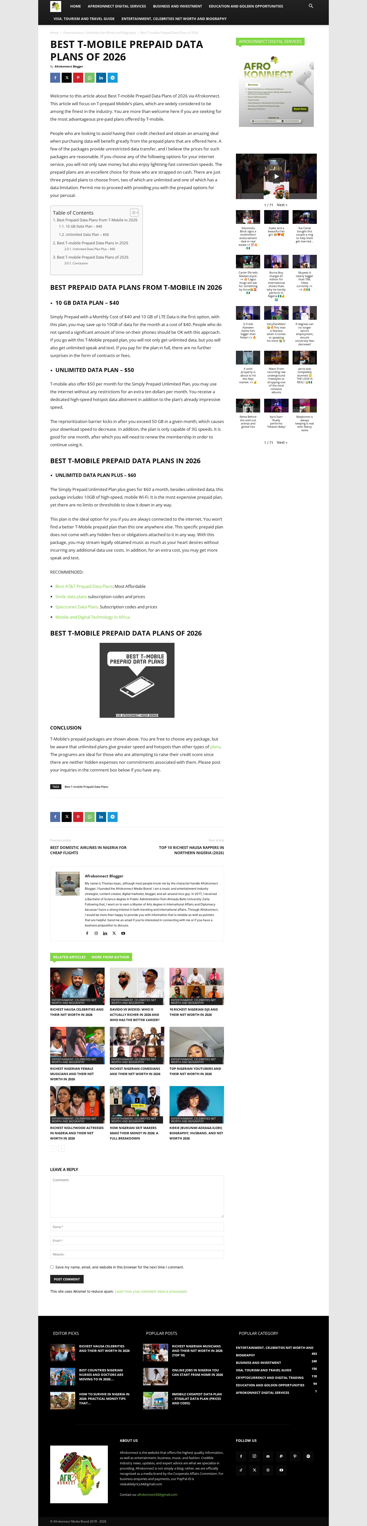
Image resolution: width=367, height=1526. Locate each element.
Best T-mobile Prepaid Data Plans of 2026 (93, 257)
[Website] (268, 1470)
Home (75, 6)
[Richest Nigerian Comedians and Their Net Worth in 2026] (137, 1045)
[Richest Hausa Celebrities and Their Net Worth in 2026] (77, 986)
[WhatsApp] (90, 78)
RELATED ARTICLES (69, 957)
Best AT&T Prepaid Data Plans (84, 586)
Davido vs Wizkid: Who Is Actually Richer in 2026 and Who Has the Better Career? (135, 1014)
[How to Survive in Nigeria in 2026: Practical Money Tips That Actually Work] (62, 1400)
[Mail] (268, 1457)
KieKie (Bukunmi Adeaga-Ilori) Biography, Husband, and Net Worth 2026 (196, 1133)
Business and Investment (177, 6)
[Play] (276, 176)
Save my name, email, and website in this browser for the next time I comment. (119, 1267)
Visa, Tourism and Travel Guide (84, 18)
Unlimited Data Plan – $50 (87, 234)
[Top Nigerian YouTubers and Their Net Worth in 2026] (197, 1045)
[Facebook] (55, 78)
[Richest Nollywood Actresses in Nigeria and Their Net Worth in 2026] (77, 1105)
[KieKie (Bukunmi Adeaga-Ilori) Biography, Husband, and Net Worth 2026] (197, 1105)
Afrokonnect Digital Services (117, 6)
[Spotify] (308, 1457)
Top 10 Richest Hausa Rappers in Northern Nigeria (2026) (191, 850)
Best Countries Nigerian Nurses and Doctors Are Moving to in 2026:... (101, 1374)
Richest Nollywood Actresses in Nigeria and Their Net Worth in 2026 (77, 1133)
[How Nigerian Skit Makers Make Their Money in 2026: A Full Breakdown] (137, 1105)
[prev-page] (53, 1148)
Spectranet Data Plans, (77, 607)
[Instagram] (98, 934)
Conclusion (80, 263)
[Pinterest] (78, 78)
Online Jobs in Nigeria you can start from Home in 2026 (197, 1372)
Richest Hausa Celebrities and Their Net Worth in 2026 (104, 1348)
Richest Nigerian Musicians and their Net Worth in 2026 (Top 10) (197, 1350)
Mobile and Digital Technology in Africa (92, 617)
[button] (311, 6)
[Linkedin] (101, 78)
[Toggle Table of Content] (132, 212)
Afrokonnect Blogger (69, 66)
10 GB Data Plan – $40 (84, 226)
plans (215, 747)
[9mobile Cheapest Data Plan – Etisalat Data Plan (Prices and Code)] (155, 1400)
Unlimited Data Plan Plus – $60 (94, 249)
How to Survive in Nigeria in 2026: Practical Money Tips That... (104, 1398)
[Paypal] (281, 1457)
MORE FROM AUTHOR (110, 957)
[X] (67, 78)
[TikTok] (241, 1470)
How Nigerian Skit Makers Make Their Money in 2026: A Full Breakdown (134, 1133)
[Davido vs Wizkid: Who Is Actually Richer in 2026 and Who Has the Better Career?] (137, 986)
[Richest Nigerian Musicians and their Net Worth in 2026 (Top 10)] (155, 1352)
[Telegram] (113, 78)
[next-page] (61, 1148)
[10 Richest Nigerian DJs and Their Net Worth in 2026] (197, 986)
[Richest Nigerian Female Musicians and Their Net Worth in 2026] (77, 1045)
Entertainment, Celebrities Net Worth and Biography (174, 18)
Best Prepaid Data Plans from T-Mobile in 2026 (97, 219)
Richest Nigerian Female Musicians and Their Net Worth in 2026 (72, 1073)
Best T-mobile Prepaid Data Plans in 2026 (92, 242)
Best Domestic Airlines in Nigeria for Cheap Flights (88, 850)
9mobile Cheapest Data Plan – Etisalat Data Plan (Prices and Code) (197, 1398)
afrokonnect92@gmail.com (157, 1494)
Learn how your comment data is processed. (151, 1291)
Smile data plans (71, 596)
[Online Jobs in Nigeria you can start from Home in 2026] (155, 1376)
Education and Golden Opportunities (246, 6)
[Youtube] (125, 934)
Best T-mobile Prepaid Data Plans (86, 786)
